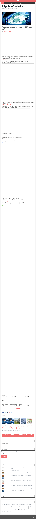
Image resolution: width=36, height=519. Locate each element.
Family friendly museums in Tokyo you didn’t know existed (12, 2)
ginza (20, 506)
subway (20, 509)
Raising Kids (10, 430)
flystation (12, 506)
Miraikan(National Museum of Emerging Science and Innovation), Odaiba (12, 138)
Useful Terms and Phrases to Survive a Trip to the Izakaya (21, 475)
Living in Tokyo (7, 430)
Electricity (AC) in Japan (15, 470)
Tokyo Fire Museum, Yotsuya (8, 104)
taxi (22, 509)
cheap (17, 504)
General (4, 430)
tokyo (23, 430)
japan (21, 430)
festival (9, 506)
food (15, 506)
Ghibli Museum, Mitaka (7, 31)
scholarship (12, 509)
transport (32, 509)
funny (17, 506)
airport (2, 504)
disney (30, 504)
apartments (6, 504)
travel (2, 511)
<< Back (18, 408)
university (7, 511)
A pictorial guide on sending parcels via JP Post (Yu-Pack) (21, 472)
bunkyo (14, 504)
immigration (23, 506)
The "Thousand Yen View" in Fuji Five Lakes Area (19, 477)
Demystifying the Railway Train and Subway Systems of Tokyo (21, 480)
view (10, 511)
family (19, 430)
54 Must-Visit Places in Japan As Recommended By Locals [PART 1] (22, 485)
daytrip (18, 430)
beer (9, 504)
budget (12, 504)
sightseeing (16, 509)
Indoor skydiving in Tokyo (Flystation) (17, 490)
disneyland (3, 506)
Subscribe (4, 456)
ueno (4, 511)
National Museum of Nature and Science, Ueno (10, 59)
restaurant (8, 509)
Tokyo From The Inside (12, 6)
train (29, 509)
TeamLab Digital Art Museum (8, 201)
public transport (4, 509)
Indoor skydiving (28, 506)
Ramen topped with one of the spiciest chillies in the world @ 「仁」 (23, 488)
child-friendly (15, 430)
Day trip (27, 504)
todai (24, 509)
